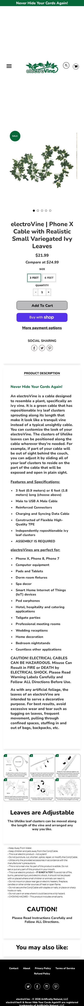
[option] (42, 167)
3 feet (34, 278)
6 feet (49, 278)
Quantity (42, 285)
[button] (42, 305)
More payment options (42, 328)
